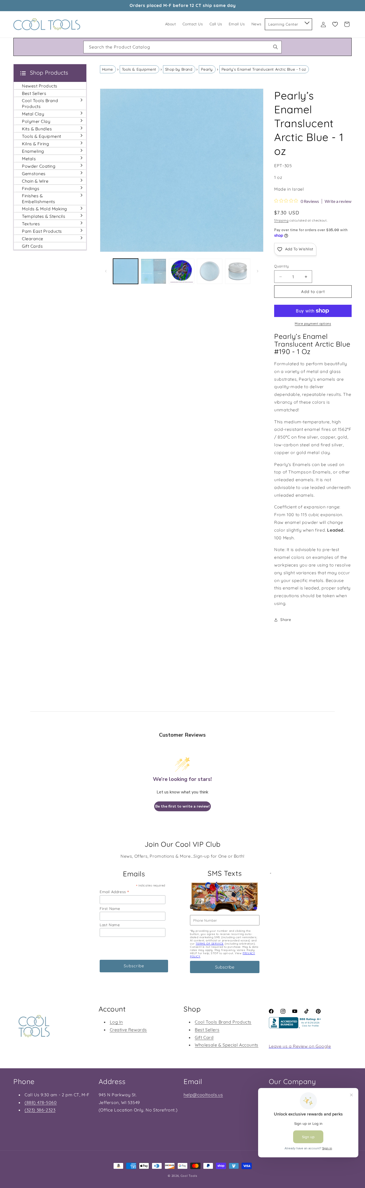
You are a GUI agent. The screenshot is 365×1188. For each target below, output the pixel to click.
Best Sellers (207, 1029)
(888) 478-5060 (41, 1102)
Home (107, 69)
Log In (116, 1022)
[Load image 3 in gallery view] (181, 271)
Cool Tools (189, 1176)
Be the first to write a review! (182, 806)
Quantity (281, 266)
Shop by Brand (178, 69)
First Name (110, 908)
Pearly (207, 69)
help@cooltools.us (203, 1094)
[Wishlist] (335, 24)
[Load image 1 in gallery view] (125, 271)
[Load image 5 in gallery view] (237, 271)
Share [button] (285, 619)
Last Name (110, 924)
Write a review (338, 201)
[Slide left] (106, 271)
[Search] (275, 47)
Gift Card (204, 1037)
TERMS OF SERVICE (210, 943)
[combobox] (182, 47)
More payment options (313, 324)
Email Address (114, 891)
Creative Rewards (128, 1029)
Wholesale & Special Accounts (226, 1045)
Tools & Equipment (139, 69)
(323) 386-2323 (40, 1110)
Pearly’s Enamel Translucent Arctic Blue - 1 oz (264, 69)
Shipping (281, 220)
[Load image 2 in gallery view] (153, 271)
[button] (306, 22)
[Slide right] (257, 271)
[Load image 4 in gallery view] (209, 271)
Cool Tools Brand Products (223, 1022)
